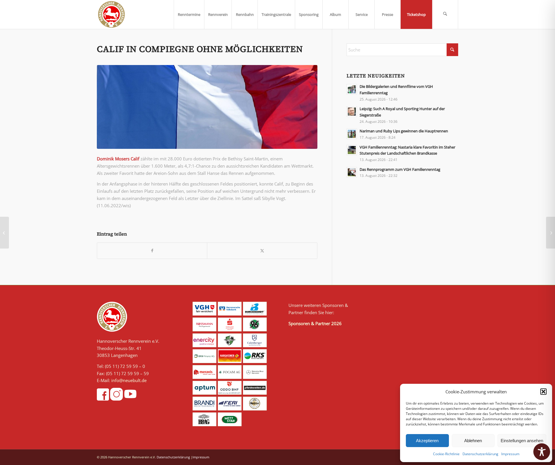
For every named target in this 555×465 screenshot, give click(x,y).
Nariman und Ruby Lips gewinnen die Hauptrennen (404, 131)
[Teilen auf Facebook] (152, 251)
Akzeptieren (427, 440)
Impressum (510, 453)
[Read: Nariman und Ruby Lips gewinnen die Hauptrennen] (352, 134)
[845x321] (207, 107)
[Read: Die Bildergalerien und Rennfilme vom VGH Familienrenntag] (352, 89)
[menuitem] (189, 14)
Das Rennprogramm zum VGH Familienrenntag (400, 169)
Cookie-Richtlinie (446, 453)
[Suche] (445, 14)
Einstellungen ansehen (522, 440)
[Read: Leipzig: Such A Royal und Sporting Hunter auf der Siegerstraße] (352, 111)
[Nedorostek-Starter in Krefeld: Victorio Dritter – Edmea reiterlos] (550, 233)
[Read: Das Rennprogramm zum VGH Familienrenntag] (352, 172)
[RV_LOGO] (111, 14)
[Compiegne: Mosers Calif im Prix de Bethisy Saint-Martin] (4, 233)
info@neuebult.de (129, 380)
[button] (543, 391)
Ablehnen (473, 440)
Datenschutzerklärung (480, 453)
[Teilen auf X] (262, 251)
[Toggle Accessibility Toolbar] (542, 452)
